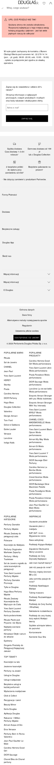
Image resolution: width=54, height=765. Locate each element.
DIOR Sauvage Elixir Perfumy (38, 461)
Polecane (8, 540)
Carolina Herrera (11, 393)
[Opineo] (34, 231)
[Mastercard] (16, 201)
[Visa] (26, 201)
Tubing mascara (36, 592)
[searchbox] (27, 8)
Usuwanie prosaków (38, 521)
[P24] (36, 201)
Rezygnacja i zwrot (12, 700)
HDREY (7, 380)
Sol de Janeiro (10, 362)
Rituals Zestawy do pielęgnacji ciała (12, 535)
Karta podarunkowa (12, 615)
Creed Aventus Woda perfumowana (38, 478)
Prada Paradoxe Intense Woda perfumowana (40, 499)
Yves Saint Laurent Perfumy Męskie (12, 574)
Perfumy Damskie (12, 524)
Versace (7, 433)
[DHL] (6, 218)
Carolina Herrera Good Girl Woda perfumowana (40, 362)
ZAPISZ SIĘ (27, 118)
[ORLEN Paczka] (26, 218)
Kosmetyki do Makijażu (14, 544)
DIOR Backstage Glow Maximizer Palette (39, 485)
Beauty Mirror (10, 704)
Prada (6, 389)
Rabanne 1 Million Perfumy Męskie (12, 719)
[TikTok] (19, 262)
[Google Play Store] (9, 248)
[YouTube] (14, 262)
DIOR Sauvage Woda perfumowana (38, 383)
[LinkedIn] (24, 262)
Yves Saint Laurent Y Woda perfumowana (38, 454)
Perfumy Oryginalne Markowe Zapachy (13, 551)
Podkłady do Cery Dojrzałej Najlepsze (38, 557)
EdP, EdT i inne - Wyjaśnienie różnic (37, 534)
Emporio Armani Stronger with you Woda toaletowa (40, 397)
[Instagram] (9, 262)
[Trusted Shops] (11, 231)
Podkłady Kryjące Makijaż (40, 544)
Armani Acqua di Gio (13, 724)
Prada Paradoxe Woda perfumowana (39, 376)
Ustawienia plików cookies (27, 331)
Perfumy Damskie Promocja (12, 581)
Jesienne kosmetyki (13, 666)
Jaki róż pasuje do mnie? (40, 567)
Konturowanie (35, 632)
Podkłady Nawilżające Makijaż (39, 587)
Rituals (7, 357)
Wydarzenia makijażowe (15, 691)
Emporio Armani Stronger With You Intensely (40, 404)
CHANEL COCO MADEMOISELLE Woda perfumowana (39, 422)
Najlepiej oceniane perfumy (12, 628)
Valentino (8, 411)
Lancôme (8, 438)
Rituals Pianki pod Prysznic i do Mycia (12, 621)
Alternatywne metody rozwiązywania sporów (27, 320)
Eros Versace (10, 729)
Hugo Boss (9, 402)
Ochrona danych (27, 309)
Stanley (7, 384)
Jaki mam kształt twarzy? (40, 562)
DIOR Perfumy (10, 398)
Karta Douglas (10, 709)
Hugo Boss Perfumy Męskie (13, 593)
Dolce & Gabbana (12, 424)
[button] (27, 274)
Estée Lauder (10, 429)
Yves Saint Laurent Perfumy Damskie (12, 610)
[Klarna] (6, 201)
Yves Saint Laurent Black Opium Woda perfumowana (40, 432)
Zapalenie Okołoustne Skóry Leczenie (39, 550)
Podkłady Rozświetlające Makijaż (40, 598)
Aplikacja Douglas (12, 713)
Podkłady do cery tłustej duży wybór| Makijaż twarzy (40, 618)
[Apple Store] (24, 248)
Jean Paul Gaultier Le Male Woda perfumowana (39, 507)
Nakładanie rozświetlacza (40, 611)
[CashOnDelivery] (46, 201)
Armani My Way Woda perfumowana (39, 441)
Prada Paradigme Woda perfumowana (40, 492)
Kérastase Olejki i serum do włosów (15, 635)
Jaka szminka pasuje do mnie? (40, 580)
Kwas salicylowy (36, 540)
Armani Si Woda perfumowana (36, 447)
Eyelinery (8, 640)
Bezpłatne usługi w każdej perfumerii (12, 685)
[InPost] (16, 218)
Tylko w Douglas (11, 587)
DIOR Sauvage (10, 754)
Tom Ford (8, 420)
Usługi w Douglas (12, 675)
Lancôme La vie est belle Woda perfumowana (40, 390)
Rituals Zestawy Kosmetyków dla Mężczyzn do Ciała (12, 601)
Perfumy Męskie (11, 529)
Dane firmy (27, 315)
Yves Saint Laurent (12, 375)
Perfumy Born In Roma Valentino (14, 735)
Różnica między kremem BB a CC (40, 573)
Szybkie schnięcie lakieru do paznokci (40, 627)
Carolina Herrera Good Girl (14, 749)
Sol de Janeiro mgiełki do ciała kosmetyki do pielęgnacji (15, 566)
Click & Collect (10, 695)
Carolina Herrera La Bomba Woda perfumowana (38, 470)
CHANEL (8, 366)
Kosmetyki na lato (12, 661)
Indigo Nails (9, 442)
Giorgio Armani (10, 415)
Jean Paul (8, 371)
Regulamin (27, 325)
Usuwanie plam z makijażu (36, 527)
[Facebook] (4, 262)
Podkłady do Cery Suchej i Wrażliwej (40, 605)
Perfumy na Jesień (12, 670)
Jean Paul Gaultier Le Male (13, 742)
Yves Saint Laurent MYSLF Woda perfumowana (37, 412)
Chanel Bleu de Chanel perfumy (14, 760)
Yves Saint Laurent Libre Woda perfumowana (40, 369)
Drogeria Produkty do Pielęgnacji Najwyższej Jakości (14, 648)
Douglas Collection (12, 406)
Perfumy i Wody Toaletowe (11, 558)
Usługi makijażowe (12, 679)
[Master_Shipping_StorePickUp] (36, 218)
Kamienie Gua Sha (37, 636)
